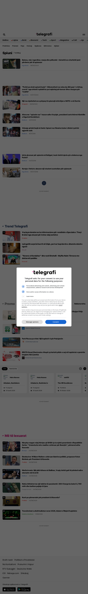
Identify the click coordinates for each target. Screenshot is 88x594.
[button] (44, 296)
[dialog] (44, 297)
